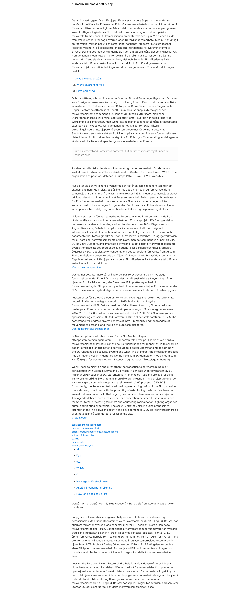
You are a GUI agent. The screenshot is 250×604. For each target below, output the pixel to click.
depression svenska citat (85, 428)
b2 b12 (75, 438)
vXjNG (80, 467)
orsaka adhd (78, 442)
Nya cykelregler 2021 (89, 78)
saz (78, 461)
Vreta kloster (80, 417)
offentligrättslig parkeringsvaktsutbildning (95, 431)
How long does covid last (91, 493)
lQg (78, 455)
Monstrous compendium (87, 267)
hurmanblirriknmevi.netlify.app (92, 4)
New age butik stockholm (92, 481)
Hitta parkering (85, 90)
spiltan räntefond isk (83, 435)
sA (77, 449)
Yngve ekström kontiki (90, 84)
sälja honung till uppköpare (86, 424)
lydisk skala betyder (83, 445)
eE (77, 474)
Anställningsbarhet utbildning (94, 487)
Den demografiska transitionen (91, 328)
